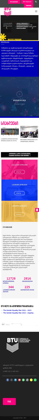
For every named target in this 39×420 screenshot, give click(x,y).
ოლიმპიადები (28, 5)
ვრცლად (18, 172)
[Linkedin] (15, 380)
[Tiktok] (27, 380)
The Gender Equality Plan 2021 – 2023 (17, 310)
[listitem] (20, 313)
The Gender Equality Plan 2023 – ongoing (18, 313)
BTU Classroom (27, 2)
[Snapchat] (31, 380)
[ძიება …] (36, 2)
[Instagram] (11, 380)
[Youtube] (19, 380)
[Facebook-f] (7, 380)
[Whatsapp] (35, 380)
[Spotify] (23, 380)
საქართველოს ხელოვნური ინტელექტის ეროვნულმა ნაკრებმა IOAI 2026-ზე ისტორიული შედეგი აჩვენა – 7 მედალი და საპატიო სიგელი (9, 140)
